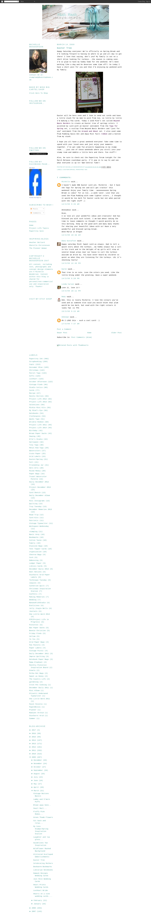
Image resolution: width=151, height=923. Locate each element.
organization (35, 552)
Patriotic (34, 521)
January (38, 904)
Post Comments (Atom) (81, 337)
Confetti (33, 594)
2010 (34, 754)
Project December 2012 (40, 487)
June (36, 781)
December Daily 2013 (39, 569)
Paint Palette (36, 704)
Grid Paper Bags (37, 642)
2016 (34, 733)
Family (32, 543)
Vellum (32, 636)
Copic (31, 364)
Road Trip (34, 515)
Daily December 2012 (39, 482)
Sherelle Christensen (39, 245)
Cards (31, 390)
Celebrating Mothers (43, 863)
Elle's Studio (36, 439)
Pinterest (34, 625)
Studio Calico (36, 387)
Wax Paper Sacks (37, 628)
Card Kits (34, 518)
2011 (34, 750)
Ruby (64, 297)
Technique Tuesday (38, 580)
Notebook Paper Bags (39, 659)
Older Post (116, 333)
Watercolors (35, 451)
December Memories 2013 (40, 509)
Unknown (65, 317)
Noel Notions (35, 572)
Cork (31, 557)
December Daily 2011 (39, 688)
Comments (36, 213)
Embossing (34, 560)
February (38, 900)
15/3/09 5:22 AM (71, 311)
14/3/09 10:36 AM (71, 235)
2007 (34, 911)
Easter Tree (39, 860)
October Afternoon (38, 382)
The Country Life (37, 679)
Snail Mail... (40, 808)
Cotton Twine (35, 540)
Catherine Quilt (37, 586)
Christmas (34, 370)
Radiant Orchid (36, 713)
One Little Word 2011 (39, 699)
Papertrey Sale (36, 231)
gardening (34, 682)
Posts (35, 209)
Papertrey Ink (81, 169)
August (37, 774)
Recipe (32, 393)
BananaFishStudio (37, 603)
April (37, 787)
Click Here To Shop (38, 93)
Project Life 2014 (38, 428)
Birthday (33, 431)
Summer (32, 718)
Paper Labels (35, 648)
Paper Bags (34, 474)
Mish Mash (32, 167)
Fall (31, 462)
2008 (34, 908)
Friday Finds (35, 633)
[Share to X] (106, 167)
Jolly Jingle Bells (38, 608)
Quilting (33, 504)
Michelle (66, 182)
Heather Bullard (37, 242)
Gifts (31, 376)
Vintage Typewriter (38, 523)
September (39, 770)
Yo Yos (32, 639)
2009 (34, 757)
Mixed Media (35, 471)
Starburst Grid (36, 716)
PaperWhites (35, 707)
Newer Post (62, 333)
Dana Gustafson (69, 241)
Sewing (32, 436)
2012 (34, 747)
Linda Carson (68, 284)
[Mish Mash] (35, 195)
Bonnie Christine (37, 631)
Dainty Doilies (36, 396)
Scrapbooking (35, 362)
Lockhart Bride (40, 890)
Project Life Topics (39, 228)
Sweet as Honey (36, 676)
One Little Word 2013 (39, 614)
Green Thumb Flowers (43, 817)
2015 (34, 737)
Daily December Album (39, 495)
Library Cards (36, 566)
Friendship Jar (36, 465)
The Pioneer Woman (38, 248)
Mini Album (34, 691)
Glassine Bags (36, 546)
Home (89, 333)
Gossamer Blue (36, 367)
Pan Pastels (35, 645)
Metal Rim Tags (36, 448)
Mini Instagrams (37, 501)
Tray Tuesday (35, 507)
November (38, 764)
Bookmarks (34, 537)
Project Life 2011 (38, 425)
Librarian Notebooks (43, 870)
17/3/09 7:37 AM (71, 324)
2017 (34, 730)
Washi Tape (34, 419)
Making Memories (37, 597)
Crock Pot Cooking (38, 685)
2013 (34, 744)
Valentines (34, 405)
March (37, 791)
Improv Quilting (37, 656)
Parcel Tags (35, 373)
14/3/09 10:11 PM (71, 291)
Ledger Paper (35, 563)
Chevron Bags (35, 555)
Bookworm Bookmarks (42, 867)
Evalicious (34, 606)
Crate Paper (35, 454)
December (38, 760)
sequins (32, 583)
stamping (33, 532)
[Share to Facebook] (108, 167)
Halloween (34, 442)
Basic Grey (34, 534)
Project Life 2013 (38, 402)
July (36, 777)
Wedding (32, 600)
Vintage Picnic (36, 651)
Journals (33, 611)
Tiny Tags (34, 445)
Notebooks (34, 413)
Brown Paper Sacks (38, 433)
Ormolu (32, 670)
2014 (34, 740)
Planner (32, 710)
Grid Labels (35, 456)
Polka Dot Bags (36, 673)
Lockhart (33, 379)
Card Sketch (35, 493)
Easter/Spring (69, 169)
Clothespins (35, 416)
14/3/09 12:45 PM (71, 263)
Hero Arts (34, 468)
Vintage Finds (36, 385)
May (36, 784)
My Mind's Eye (36, 410)
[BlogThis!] (104, 167)
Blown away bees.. (42, 805)
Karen (64, 269)
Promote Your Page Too (35, 197)
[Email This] (102, 167)
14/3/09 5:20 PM (71, 278)
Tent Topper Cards (38, 549)
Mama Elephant (36, 662)
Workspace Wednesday (39, 526)
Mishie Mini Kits (37, 408)
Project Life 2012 (38, 399)
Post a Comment (64, 329)
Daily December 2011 (39, 654)
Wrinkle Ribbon (36, 422)
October (38, 767)
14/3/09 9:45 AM (71, 204)
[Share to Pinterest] (110, 167)
